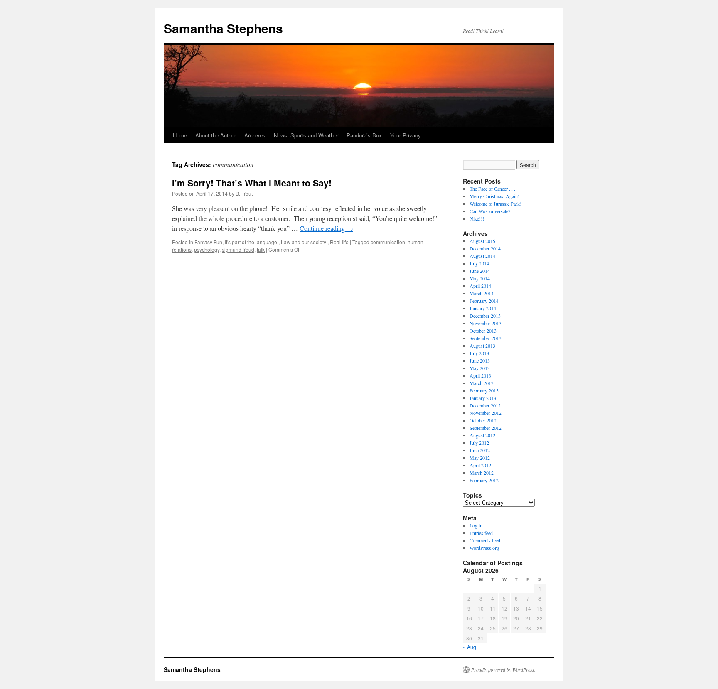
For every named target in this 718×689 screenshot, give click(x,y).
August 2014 (482, 256)
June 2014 (480, 270)
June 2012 (480, 450)
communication (388, 241)
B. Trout (244, 193)
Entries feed (481, 533)
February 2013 (484, 390)
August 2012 (482, 435)
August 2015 (482, 241)
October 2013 (483, 330)
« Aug (469, 646)
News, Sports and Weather (306, 135)
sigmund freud (238, 249)
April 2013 (480, 375)
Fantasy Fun (208, 241)
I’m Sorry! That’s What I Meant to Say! (252, 183)
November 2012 (486, 412)
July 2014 (479, 263)
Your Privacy (405, 135)
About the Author (215, 135)
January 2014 (483, 308)
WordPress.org (484, 547)
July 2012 (479, 442)
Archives (255, 135)
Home (180, 135)
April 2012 (480, 465)
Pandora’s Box (364, 135)
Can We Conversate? (490, 211)
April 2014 (480, 285)
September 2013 (486, 338)
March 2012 (482, 472)
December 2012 (485, 405)
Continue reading (326, 228)
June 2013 (480, 360)
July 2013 (479, 353)
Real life (339, 241)
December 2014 (485, 248)
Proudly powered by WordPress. (503, 669)
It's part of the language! (251, 241)
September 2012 (486, 427)
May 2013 (480, 368)
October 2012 (483, 420)
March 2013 (482, 383)
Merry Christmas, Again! (494, 196)
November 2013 (486, 323)
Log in (476, 525)
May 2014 (480, 278)
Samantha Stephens (223, 28)
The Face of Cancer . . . (492, 188)
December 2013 (485, 315)
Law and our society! (304, 241)
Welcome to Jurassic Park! (495, 203)
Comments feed (485, 540)
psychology (206, 249)
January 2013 (483, 398)
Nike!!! (477, 218)
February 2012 (484, 480)
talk (261, 249)
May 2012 (480, 457)
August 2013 (482, 345)
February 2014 (484, 300)
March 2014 (482, 293)
